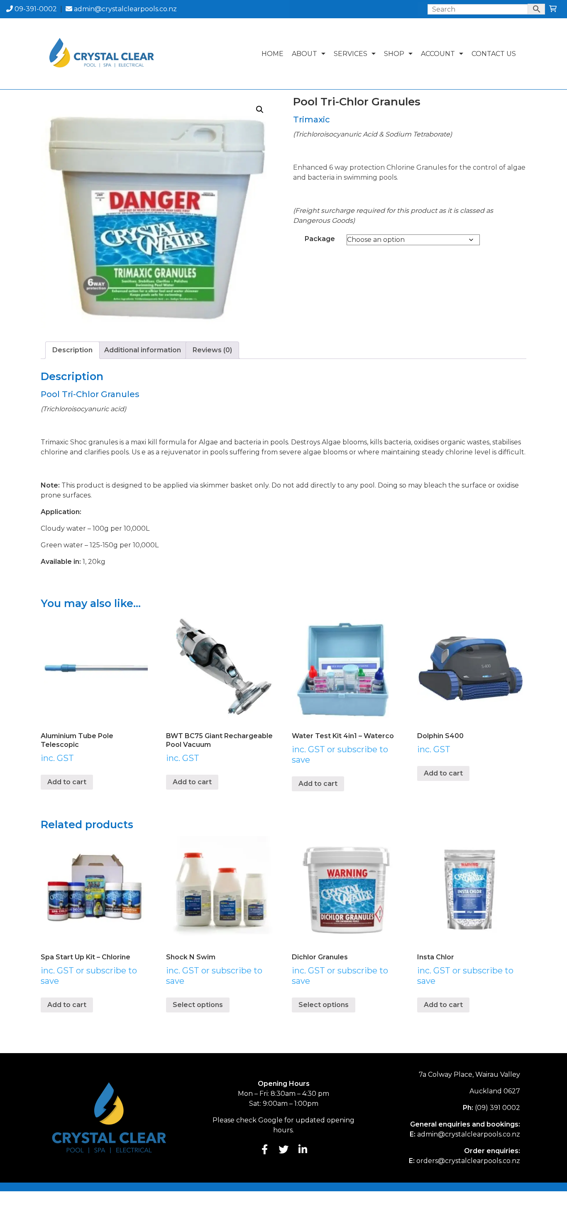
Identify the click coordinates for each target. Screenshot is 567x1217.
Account (438, 54)
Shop (394, 54)
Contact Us (494, 54)
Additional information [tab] (142, 350)
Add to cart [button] (66, 782)
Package (320, 239)
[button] (259, 109)
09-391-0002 (35, 9)
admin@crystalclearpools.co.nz (124, 9)
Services (350, 54)
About (304, 54)
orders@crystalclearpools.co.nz (468, 1161)
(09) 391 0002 (497, 1108)
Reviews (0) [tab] (212, 350)
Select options (198, 1005)
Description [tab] (72, 350)
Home (273, 54)
